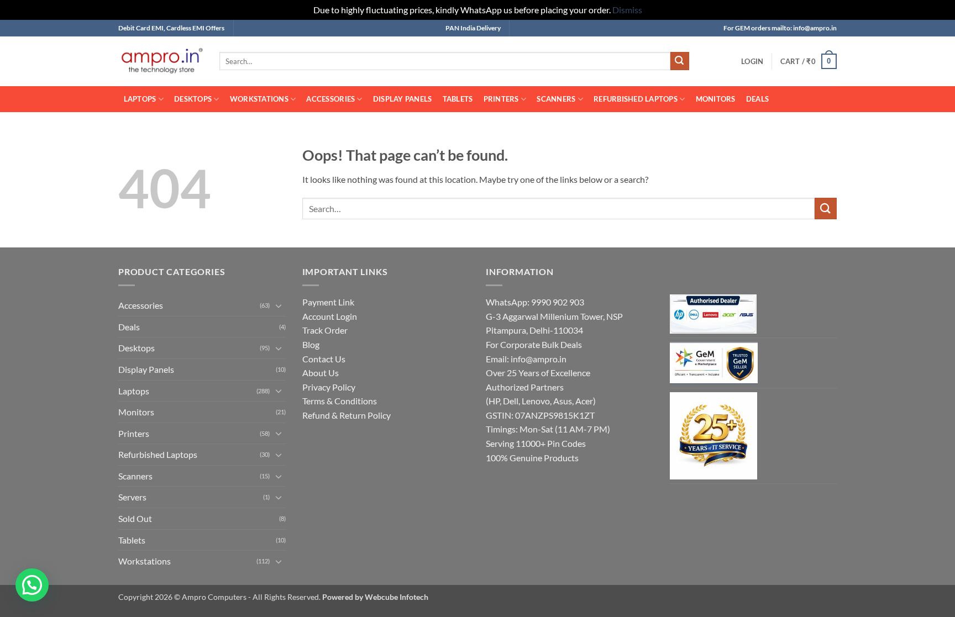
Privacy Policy (328, 387)
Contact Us (323, 359)
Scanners (556, 98)
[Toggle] (279, 305)
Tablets (458, 98)
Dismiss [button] (627, 9)
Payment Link (328, 302)
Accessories (330, 98)
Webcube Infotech (396, 597)
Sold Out (135, 518)
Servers (132, 497)
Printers (501, 98)
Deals (757, 98)
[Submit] (679, 61)
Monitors (716, 98)
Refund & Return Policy (346, 415)
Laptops (140, 98)
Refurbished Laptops (636, 98)
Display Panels (402, 98)
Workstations (259, 98)
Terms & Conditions (339, 400)
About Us (320, 372)
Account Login (329, 316)
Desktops (193, 98)
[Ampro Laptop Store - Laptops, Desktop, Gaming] (160, 61)
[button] (752, 61)
